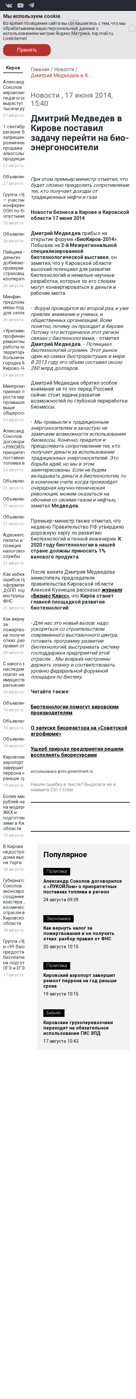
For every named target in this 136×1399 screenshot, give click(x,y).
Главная (40, 69)
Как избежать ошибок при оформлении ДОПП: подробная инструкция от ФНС (22, 588)
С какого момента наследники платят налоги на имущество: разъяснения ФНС (22, 674)
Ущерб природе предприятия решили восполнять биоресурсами (77, 752)
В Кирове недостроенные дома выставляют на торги (23, 854)
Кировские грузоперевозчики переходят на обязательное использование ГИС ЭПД (78, 1028)
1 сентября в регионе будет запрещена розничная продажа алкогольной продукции (19, 143)
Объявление (16, 177)
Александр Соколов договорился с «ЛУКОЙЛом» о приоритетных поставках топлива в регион (22, 447)
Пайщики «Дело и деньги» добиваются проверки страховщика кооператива (22, 265)
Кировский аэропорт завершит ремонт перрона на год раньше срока (22, 767)
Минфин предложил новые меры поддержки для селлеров (23, 305)
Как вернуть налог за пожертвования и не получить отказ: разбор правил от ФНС (23, 632)
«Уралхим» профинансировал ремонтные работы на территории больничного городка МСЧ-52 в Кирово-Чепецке (23, 349)
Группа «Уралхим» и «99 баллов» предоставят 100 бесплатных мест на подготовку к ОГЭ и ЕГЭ (22, 955)
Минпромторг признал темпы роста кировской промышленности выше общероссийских (22, 400)
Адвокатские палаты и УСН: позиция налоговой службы (18, 545)
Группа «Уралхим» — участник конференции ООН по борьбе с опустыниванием (22, 205)
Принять (27, 50)
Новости (64, 69)
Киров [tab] (13, 68)
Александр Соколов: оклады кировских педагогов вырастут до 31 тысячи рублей (21, 95)
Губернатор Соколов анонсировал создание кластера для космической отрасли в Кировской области (17, 902)
